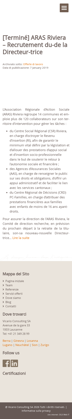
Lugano (7, 345)
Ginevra (18, 341)
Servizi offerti (14, 294)
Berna (6, 341)
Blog (8, 302)
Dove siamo (13, 298)
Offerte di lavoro (33, 64)
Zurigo (45, 345)
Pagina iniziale (14, 281)
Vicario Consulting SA (20, 407)
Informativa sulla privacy (36, 410)
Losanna (32, 341)
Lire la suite (20, 238)
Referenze (12, 289)
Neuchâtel (22, 345)
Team (9, 285)
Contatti (10, 306)
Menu (64, 8)
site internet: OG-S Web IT (58, 415)
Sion (35, 345)
